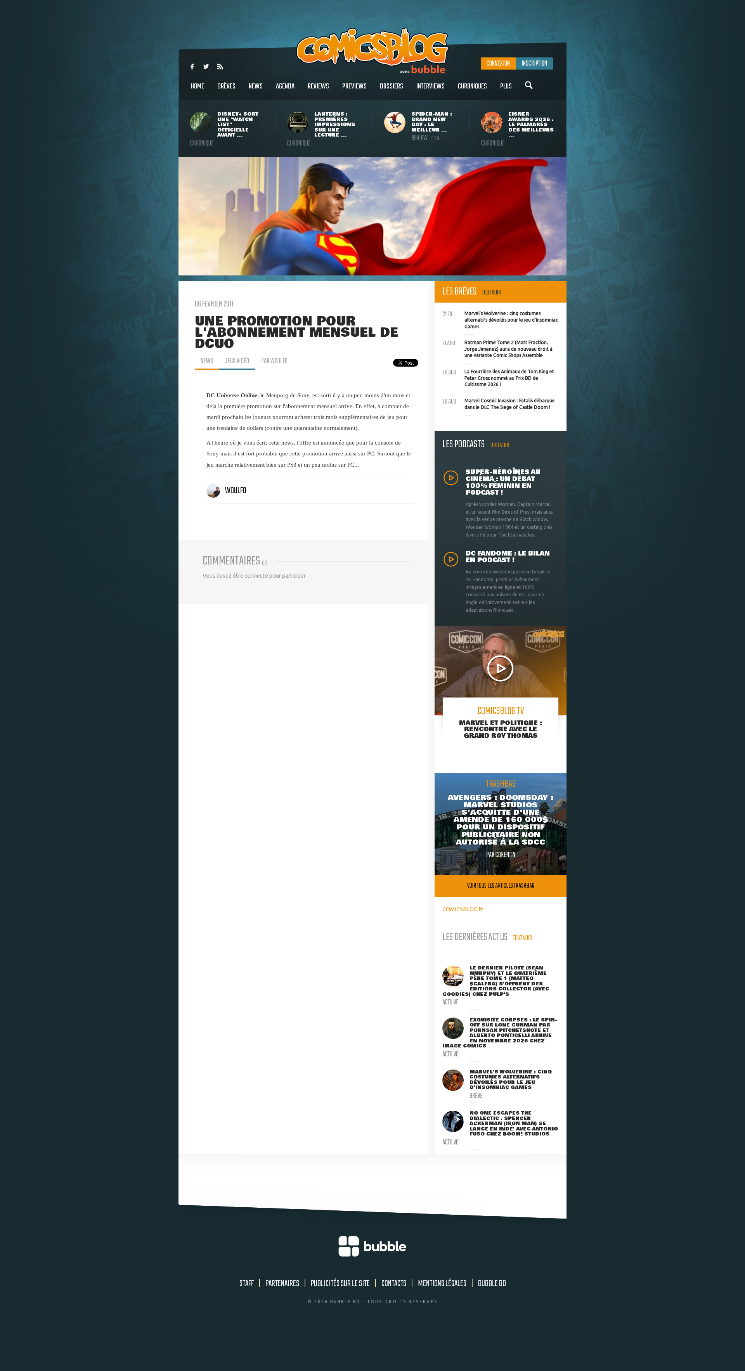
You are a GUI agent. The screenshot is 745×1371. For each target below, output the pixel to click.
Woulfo (235, 491)
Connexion (498, 63)
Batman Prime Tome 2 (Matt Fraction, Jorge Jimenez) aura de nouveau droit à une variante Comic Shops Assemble (497, 348)
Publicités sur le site (340, 1284)
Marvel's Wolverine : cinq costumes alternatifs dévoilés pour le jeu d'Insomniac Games (500, 319)
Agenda (285, 86)
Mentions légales (442, 1284)
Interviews (430, 86)
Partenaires (282, 1284)
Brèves (226, 86)
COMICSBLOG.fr (462, 909)
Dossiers (391, 86)
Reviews (318, 86)
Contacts (393, 1284)
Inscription (534, 63)
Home (197, 86)
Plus (506, 86)
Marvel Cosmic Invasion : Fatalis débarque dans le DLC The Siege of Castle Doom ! (498, 403)
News (256, 86)
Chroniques (472, 86)
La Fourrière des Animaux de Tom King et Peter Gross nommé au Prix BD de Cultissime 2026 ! (498, 377)
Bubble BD (492, 1284)
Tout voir (491, 292)
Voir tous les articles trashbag (500, 886)
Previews (354, 86)
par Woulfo (274, 361)
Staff (246, 1284)
